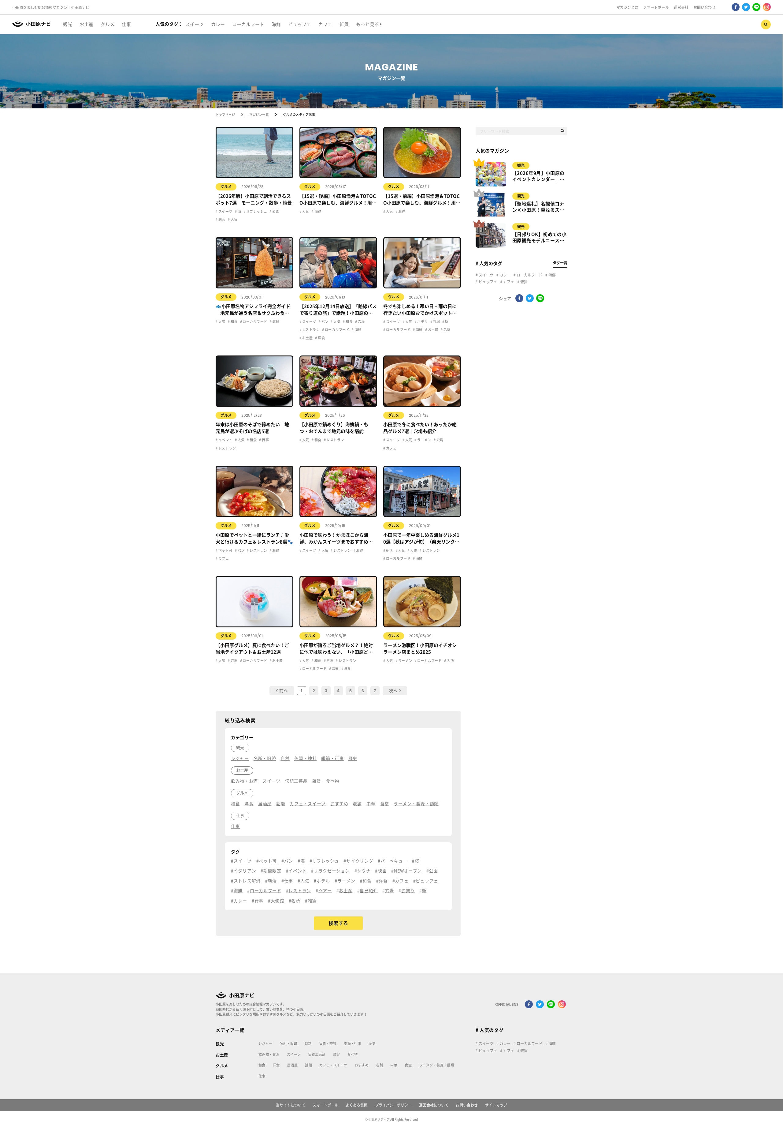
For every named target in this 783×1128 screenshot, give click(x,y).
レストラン (310, 329)
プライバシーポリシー (393, 1105)
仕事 (220, 1077)
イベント (224, 440)
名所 (446, 329)
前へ (283, 691)
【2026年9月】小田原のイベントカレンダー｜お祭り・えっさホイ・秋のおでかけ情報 (538, 176)
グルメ (226, 186)
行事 (265, 440)
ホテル (422, 321)
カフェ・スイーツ (333, 1065)
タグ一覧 (560, 263)
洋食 (321, 338)
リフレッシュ (256, 211)
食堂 (408, 1065)
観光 (521, 165)
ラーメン (424, 440)
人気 (233, 219)
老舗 (379, 1065)
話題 (308, 1065)
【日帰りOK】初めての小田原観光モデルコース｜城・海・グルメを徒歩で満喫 (539, 238)
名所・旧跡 (288, 1043)
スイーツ (224, 211)
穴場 (361, 321)
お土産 (307, 338)
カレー (504, 275)
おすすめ (362, 1065)
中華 (393, 1065)
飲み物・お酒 (269, 1054)
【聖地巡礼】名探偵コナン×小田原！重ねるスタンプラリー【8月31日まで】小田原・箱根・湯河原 (538, 207)
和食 (233, 321)
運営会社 (681, 7)
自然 (308, 1043)
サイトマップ (496, 1105)
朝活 (221, 219)
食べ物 (352, 1054)
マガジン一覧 (259, 114)
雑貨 (523, 282)
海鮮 (317, 211)
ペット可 (224, 550)
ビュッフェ (487, 282)
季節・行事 (352, 1043)
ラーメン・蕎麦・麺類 (436, 1065)
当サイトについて (290, 1105)
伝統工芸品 (316, 1054)
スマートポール (656, 7)
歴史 (372, 1043)
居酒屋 (292, 1065)
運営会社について (433, 1105)
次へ (393, 691)
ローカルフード (254, 321)
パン (324, 321)
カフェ (390, 448)
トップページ (225, 114)
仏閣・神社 (327, 1043)
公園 (275, 211)
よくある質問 (357, 1105)
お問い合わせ (704, 7)
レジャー (265, 1043)
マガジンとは (627, 7)
